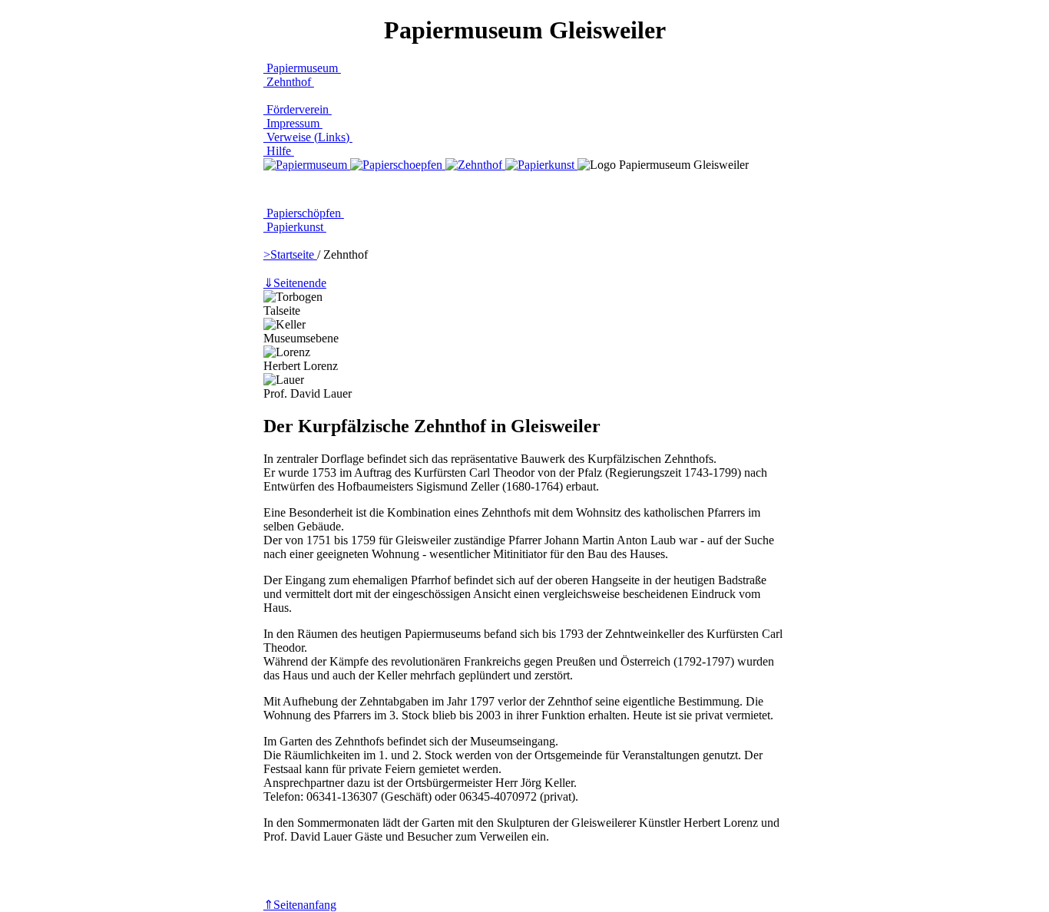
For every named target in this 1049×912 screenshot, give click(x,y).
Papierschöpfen (303, 213)
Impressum (293, 123)
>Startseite (290, 254)
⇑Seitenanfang (299, 904)
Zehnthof (288, 81)
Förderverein (297, 109)
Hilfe (278, 150)
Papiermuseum (302, 67)
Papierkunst (294, 226)
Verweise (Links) (307, 137)
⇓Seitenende (294, 282)
